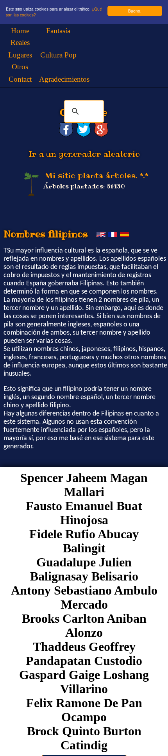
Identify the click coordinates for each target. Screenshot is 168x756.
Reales (20, 42)
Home (20, 31)
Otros (20, 67)
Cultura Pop (58, 55)
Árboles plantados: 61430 (84, 186)
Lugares (20, 55)
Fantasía (58, 31)
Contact (20, 79)
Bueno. (134, 11)
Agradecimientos (64, 79)
